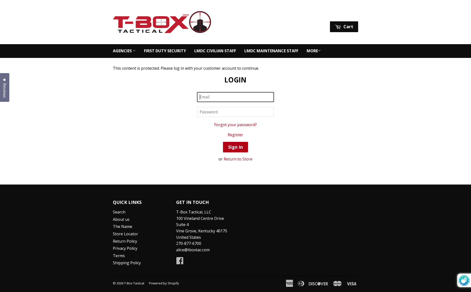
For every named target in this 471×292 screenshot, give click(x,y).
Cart (347, 26)
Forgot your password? (235, 124)
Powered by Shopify (164, 283)
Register (235, 134)
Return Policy (125, 241)
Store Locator (125, 234)
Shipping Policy (127, 262)
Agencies (123, 50)
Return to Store (238, 159)
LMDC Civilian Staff (215, 50)
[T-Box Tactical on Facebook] (179, 262)
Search (119, 212)
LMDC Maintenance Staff (271, 50)
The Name (122, 226)
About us (121, 219)
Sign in (312, 15)
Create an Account (342, 15)
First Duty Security (165, 50)
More (312, 50)
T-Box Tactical (134, 283)
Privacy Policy (125, 248)
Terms (119, 255)
